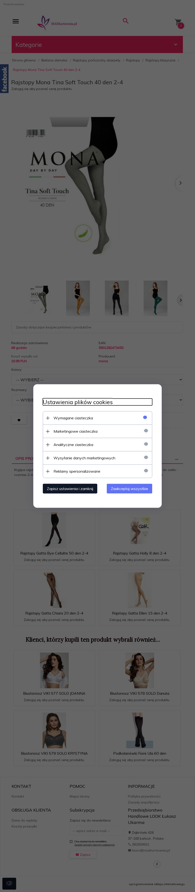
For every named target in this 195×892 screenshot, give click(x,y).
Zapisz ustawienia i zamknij (70, 488)
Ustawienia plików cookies (78, 402)
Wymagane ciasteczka (73, 418)
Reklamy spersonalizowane (77, 471)
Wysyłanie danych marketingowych (84, 458)
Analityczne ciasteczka (73, 444)
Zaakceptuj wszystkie (129, 488)
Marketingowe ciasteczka (76, 431)
